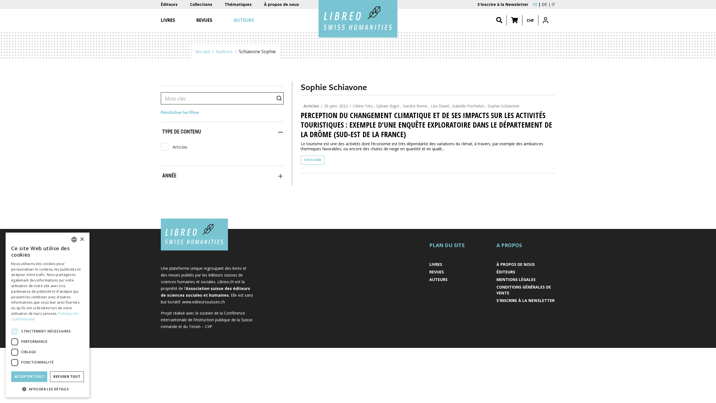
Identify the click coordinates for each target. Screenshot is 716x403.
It (553, 4)
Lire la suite (312, 160)
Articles (180, 146)
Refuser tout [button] (66, 376)
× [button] (82, 239)
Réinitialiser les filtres (180, 113)
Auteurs (224, 51)
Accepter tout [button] (29, 376)
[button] (514, 20)
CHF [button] (530, 20)
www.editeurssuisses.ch (203, 301)
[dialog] (48, 315)
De (544, 4)
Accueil (203, 51)
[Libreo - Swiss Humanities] (358, 19)
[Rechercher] (499, 20)
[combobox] (74, 239)
